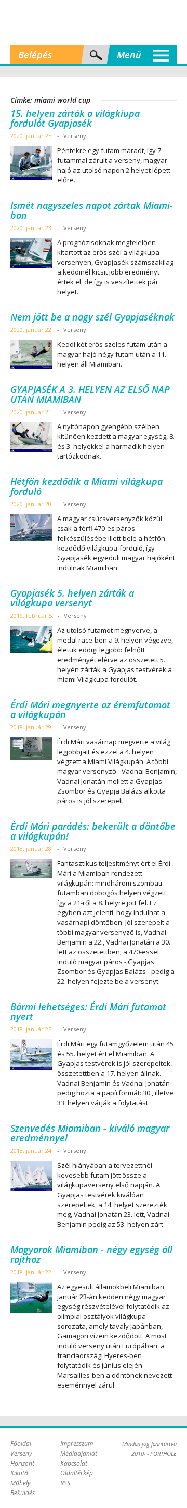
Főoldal (20, 1443)
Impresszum (76, 1443)
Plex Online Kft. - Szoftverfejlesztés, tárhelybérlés (150, 1474)
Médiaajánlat (78, 1453)
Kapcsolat (73, 1463)
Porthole (93, 22)
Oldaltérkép (76, 1473)
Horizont (22, 1463)
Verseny (21, 1453)
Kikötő (19, 1473)
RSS (65, 1483)
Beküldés (22, 1492)
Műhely (20, 1483)
